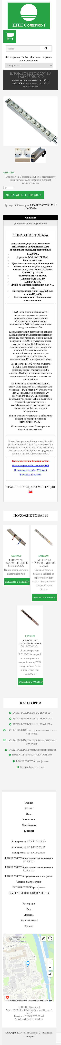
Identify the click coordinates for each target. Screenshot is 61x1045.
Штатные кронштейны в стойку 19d (30, 465)
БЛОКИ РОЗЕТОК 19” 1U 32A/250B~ (32, 724)
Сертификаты (29, 825)
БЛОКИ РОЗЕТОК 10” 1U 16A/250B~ (32, 712)
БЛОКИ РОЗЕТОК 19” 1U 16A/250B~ (32, 718)
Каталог (29, 808)
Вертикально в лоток (30, 474)
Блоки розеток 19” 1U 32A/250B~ (29, 852)
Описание (30, 217)
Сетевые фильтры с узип (32, 766)
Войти (25, 56)
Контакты (29, 830)
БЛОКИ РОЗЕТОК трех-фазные (32, 761)
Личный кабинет (29, 60)
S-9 (30, 491)
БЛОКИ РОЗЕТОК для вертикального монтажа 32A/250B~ (32, 741)
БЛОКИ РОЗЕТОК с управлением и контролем (32, 749)
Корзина (47, 56)
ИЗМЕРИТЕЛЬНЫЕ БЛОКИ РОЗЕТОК (32, 754)
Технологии (29, 819)
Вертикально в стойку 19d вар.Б (30, 470)
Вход (28, 909)
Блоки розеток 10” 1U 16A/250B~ (29, 841)
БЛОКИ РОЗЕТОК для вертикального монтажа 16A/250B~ (32, 732)
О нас (29, 813)
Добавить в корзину (24, 195)
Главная (17, 80)
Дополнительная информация (30, 223)
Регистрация (13, 56)
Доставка (35, 56)
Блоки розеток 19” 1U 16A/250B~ (29, 846)
